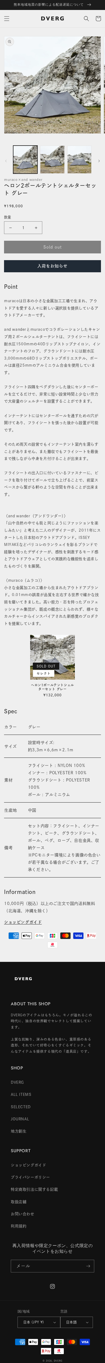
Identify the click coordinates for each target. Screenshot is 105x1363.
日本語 (71, 1322)
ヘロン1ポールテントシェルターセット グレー (52, 687)
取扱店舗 (18, 1202)
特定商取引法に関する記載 (34, 1189)
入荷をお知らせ (52, 266)
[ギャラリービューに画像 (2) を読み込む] (52, 160)
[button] (7, 19)
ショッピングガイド (23, 922)
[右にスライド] (99, 161)
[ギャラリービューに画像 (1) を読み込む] (25, 160)
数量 (7, 217)
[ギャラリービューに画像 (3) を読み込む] (79, 160)
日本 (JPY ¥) (33, 1322)
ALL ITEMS (21, 1094)
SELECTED (21, 1107)
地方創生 (18, 1131)
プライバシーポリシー (30, 1177)
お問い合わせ (22, 1214)
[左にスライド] (6, 161)
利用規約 (18, 1226)
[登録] (88, 1266)
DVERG (17, 1082)
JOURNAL (20, 1119)
